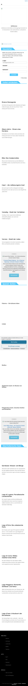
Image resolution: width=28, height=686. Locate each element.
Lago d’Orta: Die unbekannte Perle (12, 526)
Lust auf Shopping (10, 675)
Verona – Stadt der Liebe (11, 239)
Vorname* (5, 65)
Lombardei (8, 643)
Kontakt (19, 683)
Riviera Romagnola (9, 102)
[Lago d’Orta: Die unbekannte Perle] (14, 515)
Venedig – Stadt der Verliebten (13, 212)
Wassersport (8, 665)
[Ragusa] (14, 335)
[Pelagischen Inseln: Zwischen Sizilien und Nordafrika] (14, 398)
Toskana (7, 649)
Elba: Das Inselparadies (10, 158)
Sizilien (7, 646)
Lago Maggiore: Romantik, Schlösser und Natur (11, 585)
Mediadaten (24, 683)
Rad (6, 659)
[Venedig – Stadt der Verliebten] (14, 202)
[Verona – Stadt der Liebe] (14, 229)
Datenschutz (14, 684)
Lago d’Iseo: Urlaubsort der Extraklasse (12, 614)
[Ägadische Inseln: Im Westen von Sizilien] (14, 376)
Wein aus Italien (9, 672)
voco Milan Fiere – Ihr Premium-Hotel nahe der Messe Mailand (14, 426)
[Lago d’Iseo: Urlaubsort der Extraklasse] (14, 604)
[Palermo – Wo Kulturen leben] (14, 294)
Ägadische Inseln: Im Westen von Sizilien (12, 386)
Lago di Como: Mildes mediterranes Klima (9, 557)
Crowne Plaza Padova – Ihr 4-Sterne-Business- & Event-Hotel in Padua (14, 261)
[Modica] (14, 355)
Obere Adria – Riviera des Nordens (11, 130)
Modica (4, 365)
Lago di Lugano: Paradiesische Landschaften (13, 495)
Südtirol (7, 638)
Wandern (8, 662)
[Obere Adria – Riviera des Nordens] (14, 119)
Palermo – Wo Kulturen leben (10, 303)
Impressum (22, 348)
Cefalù (4, 324)
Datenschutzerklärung (15, 348)
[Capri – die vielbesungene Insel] (14, 175)
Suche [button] (26, 1)
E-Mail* (4, 60)
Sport (7, 656)
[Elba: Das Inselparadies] (14, 148)
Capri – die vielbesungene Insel (13, 185)
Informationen (14, 275)
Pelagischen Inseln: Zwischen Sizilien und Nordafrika (13, 408)
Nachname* (5, 69)
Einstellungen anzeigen (14, 346)
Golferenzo (14, 26)
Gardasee (8, 641)
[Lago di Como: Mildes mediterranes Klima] (14, 546)
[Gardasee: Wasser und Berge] (14, 456)
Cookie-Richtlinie (6, 348)
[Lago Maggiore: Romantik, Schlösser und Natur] (14, 575)
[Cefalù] (14, 314)
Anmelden (13, 74)
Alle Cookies (14, 342)
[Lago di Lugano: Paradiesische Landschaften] (14, 485)
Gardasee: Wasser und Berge (12, 466)
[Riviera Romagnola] (14, 92)
